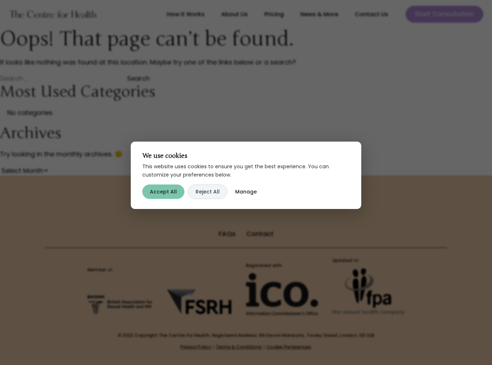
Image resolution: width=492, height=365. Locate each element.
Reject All (208, 191)
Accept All (163, 191)
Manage (246, 191)
